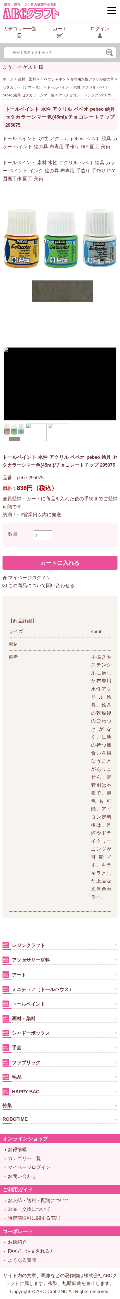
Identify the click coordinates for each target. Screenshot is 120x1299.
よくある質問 (22, 1260)
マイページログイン (29, 577)
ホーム (8, 79)
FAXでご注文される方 (31, 1251)
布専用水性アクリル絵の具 (92, 79)
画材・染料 (27, 79)
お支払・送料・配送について (38, 1200)
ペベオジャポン (53, 79)
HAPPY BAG (25, 1091)
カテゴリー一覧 (24, 1158)
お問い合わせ (22, 1176)
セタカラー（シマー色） (22, 87)
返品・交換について (29, 1209)
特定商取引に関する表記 (34, 1218)
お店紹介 (17, 1242)
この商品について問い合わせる (41, 585)
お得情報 (17, 1149)
